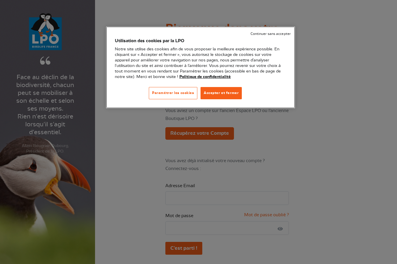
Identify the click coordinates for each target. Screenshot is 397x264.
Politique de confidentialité (205, 77)
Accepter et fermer (221, 93)
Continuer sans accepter (271, 34)
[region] (200, 67)
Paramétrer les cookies (173, 93)
